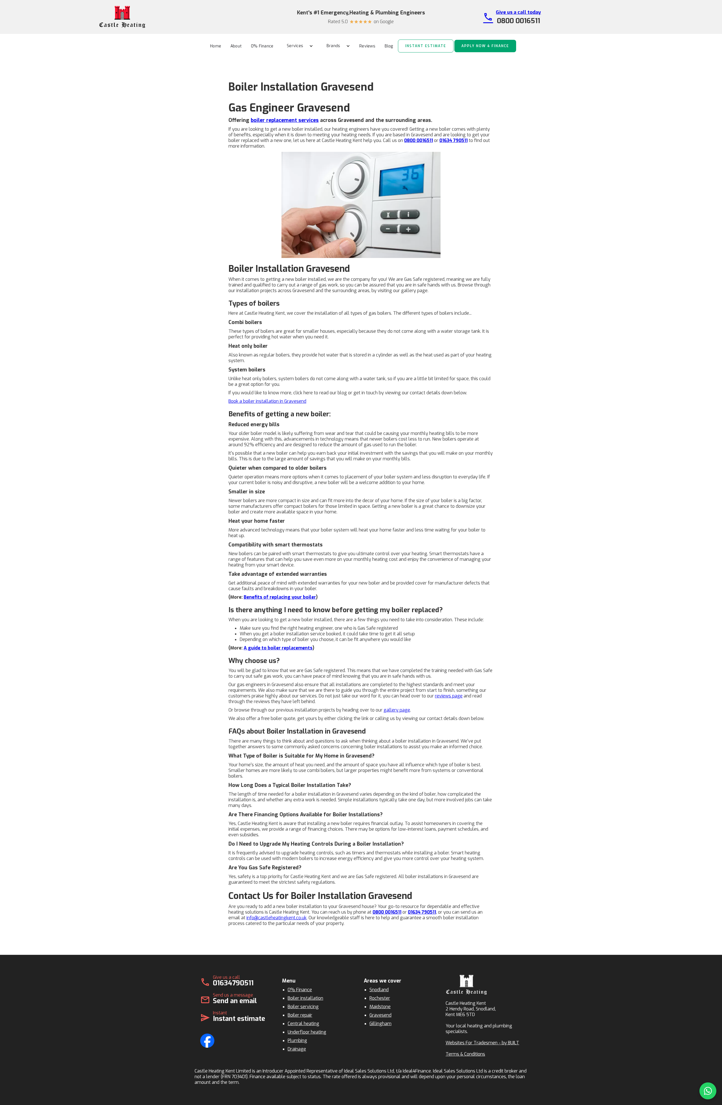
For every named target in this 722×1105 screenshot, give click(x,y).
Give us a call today (518, 12)
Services (295, 46)
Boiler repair (300, 1015)
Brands (333, 46)
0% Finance (262, 46)
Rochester (379, 998)
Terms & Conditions (465, 1054)
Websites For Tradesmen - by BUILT (482, 1043)
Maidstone (380, 1007)
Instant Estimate (425, 46)
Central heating (303, 1024)
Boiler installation (305, 998)
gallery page (397, 710)
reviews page (449, 696)
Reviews (367, 46)
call (488, 17)
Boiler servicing (303, 1007)
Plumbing (297, 1040)
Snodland (379, 990)
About (236, 46)
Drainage (297, 1049)
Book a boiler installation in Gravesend (267, 401)
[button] (298, 46)
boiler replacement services (285, 120)
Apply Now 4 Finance (485, 46)
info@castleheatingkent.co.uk (276, 918)
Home (215, 46)
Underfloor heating (307, 1032)
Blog (389, 46)
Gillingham (380, 1024)
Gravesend (380, 1015)
